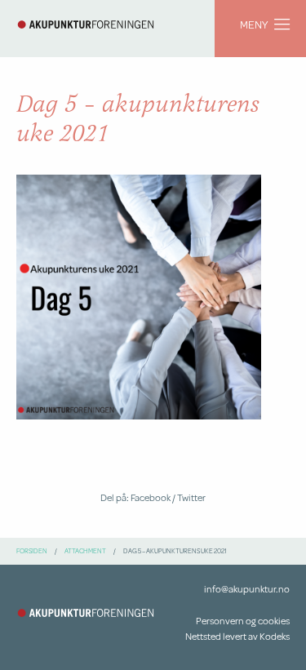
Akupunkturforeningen (85, 24)
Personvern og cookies (243, 621)
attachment (85, 551)
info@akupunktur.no (247, 589)
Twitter (191, 497)
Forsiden (31, 551)
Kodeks (274, 636)
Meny (254, 24)
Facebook (151, 497)
